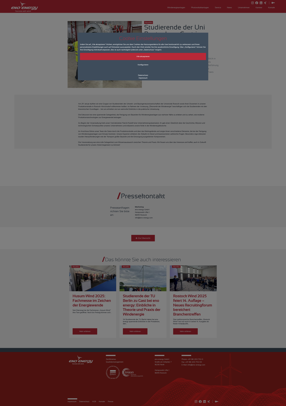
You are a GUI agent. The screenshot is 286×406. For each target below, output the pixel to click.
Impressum (143, 78)
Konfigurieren (143, 65)
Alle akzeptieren (143, 56)
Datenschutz (143, 75)
